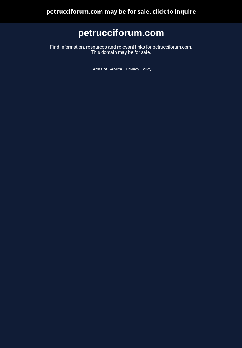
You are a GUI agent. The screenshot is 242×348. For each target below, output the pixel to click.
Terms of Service (106, 69)
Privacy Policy (138, 69)
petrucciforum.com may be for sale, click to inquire (121, 11)
